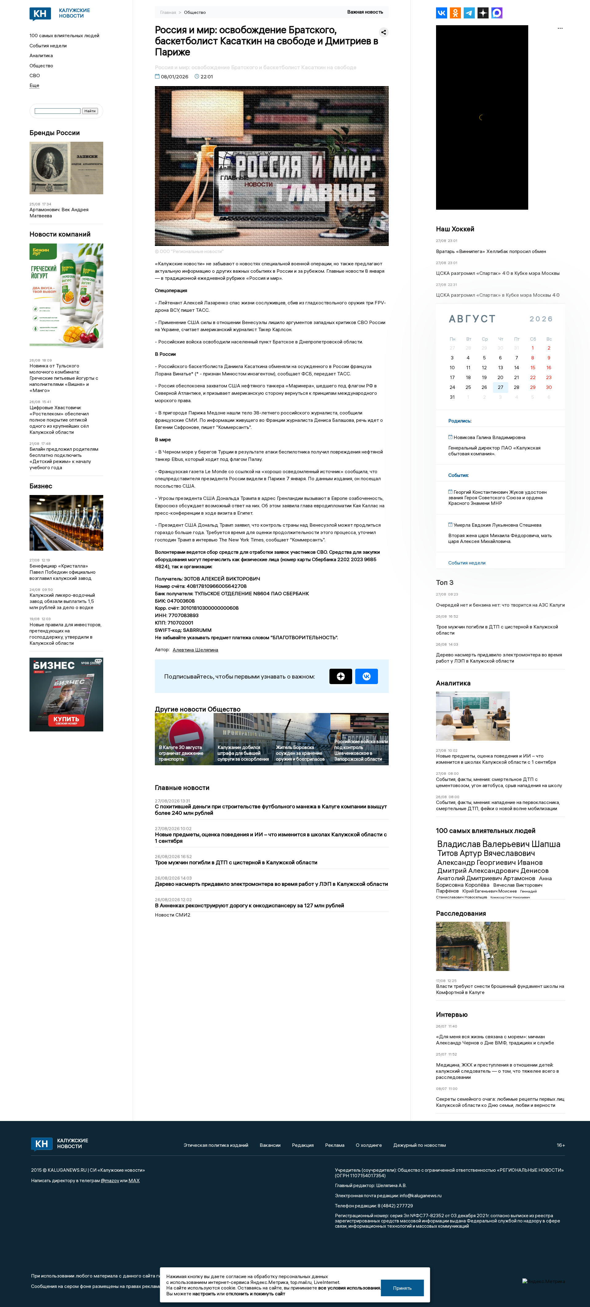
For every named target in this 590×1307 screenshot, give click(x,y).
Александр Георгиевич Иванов (490, 862)
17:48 (46, 443)
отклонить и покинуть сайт (255, 1293)
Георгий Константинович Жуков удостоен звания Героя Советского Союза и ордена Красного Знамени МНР (497, 497)
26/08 (35, 360)
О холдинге (369, 1145)
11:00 (453, 1088)
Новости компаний (60, 234)
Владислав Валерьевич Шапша (498, 844)
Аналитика (41, 55)
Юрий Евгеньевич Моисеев (490, 891)
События (458, 475)
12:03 (46, 618)
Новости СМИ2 (173, 915)
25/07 (441, 1054)
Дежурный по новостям (419, 1145)
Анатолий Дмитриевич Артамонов (487, 878)
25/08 (35, 204)
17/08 (441, 980)
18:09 (47, 360)
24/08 (35, 589)
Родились (459, 421)
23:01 (452, 240)
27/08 (35, 560)
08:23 (453, 594)
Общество (41, 65)
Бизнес (41, 486)
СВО (35, 75)
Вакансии (270, 1145)
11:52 (452, 1054)
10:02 (453, 750)
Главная (168, 12)
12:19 (45, 560)
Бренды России (55, 133)
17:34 (46, 204)
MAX (134, 1180)
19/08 (35, 618)
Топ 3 (445, 582)
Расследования (461, 913)
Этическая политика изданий (216, 1145)
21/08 (34, 443)
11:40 (452, 1026)
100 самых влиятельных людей (64, 35)
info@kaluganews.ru (421, 1195)
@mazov (110, 1180)
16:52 (453, 616)
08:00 (453, 773)
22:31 (452, 284)
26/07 (441, 1026)
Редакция (303, 1145)
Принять (402, 1288)
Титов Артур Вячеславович (486, 853)
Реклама (334, 1145)
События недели (48, 45)
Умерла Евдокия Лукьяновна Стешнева (497, 525)
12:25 (452, 980)
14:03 (453, 644)
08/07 (441, 1088)
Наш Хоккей (455, 228)
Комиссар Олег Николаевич (510, 897)
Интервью (452, 1014)
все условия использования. (349, 1288)
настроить (204, 1293)
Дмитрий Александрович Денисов (493, 870)
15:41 (46, 401)
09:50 (47, 589)
